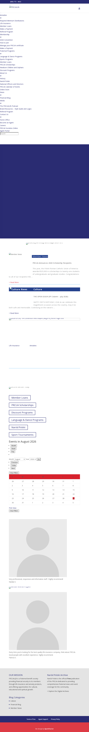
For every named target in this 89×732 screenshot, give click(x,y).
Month (13, 446)
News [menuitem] (2, 93)
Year (27, 459)
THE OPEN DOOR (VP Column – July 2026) (50, 296)
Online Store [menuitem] (4, 89)
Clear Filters (14, 473)
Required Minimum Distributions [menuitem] (12, 21)
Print (12, 508)
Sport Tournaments (22, 434)
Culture (37, 289)
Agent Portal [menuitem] (4, 131)
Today (13, 465)
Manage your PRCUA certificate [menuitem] (12, 45)
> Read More (14, 282)
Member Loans (19, 397)
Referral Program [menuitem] (6, 32)
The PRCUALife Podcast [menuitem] (9, 106)
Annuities (33, 345)
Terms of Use (31, 719)
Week (13, 449)
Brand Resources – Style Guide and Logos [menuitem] (16, 109)
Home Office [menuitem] (5, 120)
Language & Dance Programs (27, 419)
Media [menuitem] (2, 101)
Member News (40, 256)
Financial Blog (16, 704)
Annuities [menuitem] (3, 16)
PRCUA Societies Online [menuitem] (9, 128)
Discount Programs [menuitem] (7, 70)
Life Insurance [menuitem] (5, 23)
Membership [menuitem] (4, 35)
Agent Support (43, 719)
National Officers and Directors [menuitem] (11, 84)
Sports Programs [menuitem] (6, 59)
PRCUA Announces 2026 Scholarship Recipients (52, 263)
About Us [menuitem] (3, 74)
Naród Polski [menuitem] (5, 81)
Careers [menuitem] (3, 125)
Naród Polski (18, 427)
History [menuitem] (2, 78)
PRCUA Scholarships (22, 405)
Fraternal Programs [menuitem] (7, 52)
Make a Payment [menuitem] (6, 29)
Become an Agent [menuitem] (7, 122)
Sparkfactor (49, 729)
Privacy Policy (55, 719)
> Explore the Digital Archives (58, 691)
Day (12, 452)
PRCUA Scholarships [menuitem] (7, 65)
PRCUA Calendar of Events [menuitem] (10, 87)
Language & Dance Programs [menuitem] (11, 56)
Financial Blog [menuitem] (5, 98)
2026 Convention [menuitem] (6, 40)
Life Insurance (14, 345)
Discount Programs (22, 412)
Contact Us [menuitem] (4, 115)
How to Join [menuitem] (4, 43)
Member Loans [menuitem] (5, 26)
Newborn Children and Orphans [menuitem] (12, 67)
